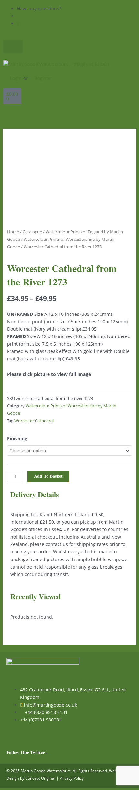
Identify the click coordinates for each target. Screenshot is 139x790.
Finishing (17, 438)
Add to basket (48, 476)
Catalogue (32, 232)
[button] (69, 115)
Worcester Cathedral (34, 420)
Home (13, 232)
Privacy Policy (71, 778)
